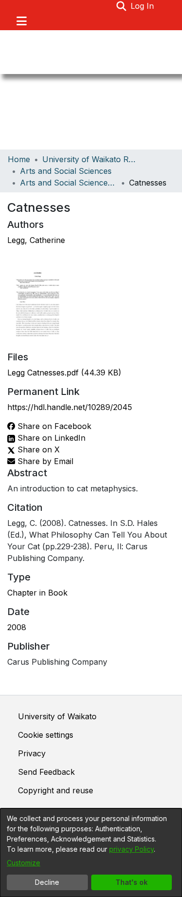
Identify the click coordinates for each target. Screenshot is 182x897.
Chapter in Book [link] (37, 593)
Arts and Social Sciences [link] (66, 171)
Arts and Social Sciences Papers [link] (68, 182)
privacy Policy (131, 849)
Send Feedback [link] (46, 772)
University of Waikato (57, 716)
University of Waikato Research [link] (90, 159)
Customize (23, 863)
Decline (47, 882)
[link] (64, 372)
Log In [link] (143, 6)
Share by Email (44, 461)
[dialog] (91, 852)
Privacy (32, 753)
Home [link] (19, 159)
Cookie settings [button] (45, 735)
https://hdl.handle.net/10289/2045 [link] (69, 407)
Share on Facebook (53, 426)
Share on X (37, 449)
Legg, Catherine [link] (36, 240)
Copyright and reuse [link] (55, 790)
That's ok (132, 882)
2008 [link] (16, 627)
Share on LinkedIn (50, 438)
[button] (122, 6)
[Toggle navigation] (21, 21)
